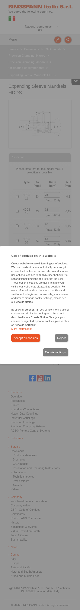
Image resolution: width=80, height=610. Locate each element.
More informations (21, 329)
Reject (61, 338)
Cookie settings (55, 352)
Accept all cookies (26, 338)
